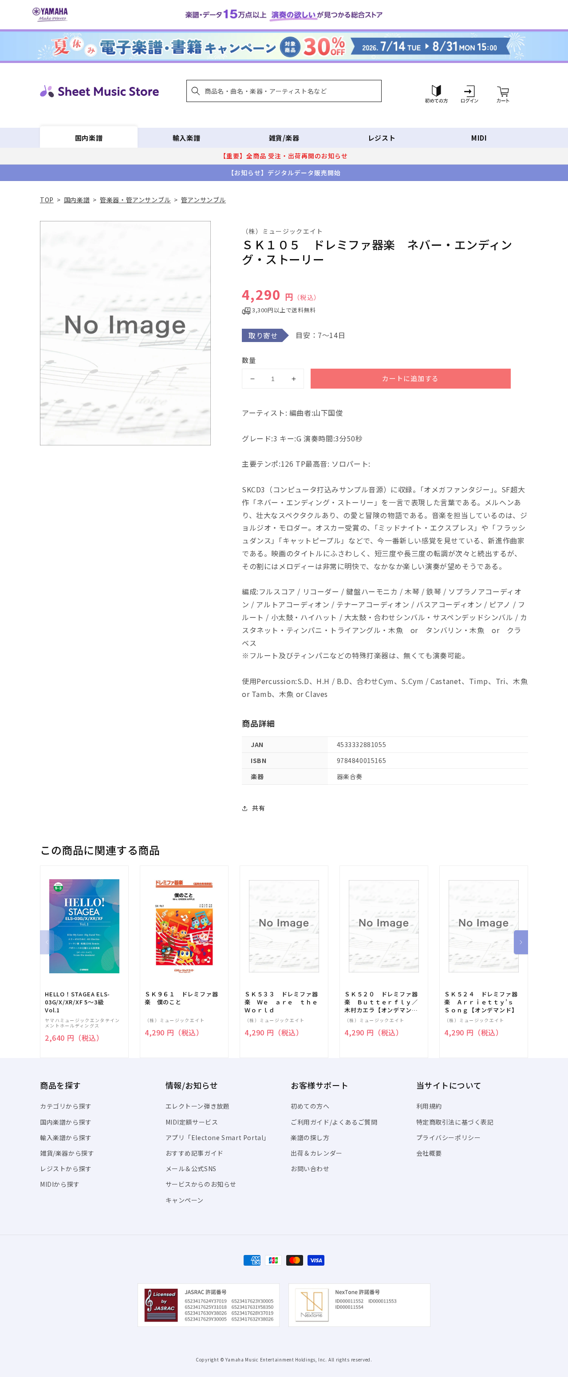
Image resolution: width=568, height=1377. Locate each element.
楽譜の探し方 (310, 1137)
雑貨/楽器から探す (67, 1153)
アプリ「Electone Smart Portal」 (218, 1137)
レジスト (381, 137)
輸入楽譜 (186, 137)
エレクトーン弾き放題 (198, 1106)
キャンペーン (185, 1200)
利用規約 (429, 1106)
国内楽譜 (89, 137)
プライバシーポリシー (448, 1137)
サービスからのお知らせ (201, 1184)
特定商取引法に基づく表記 (455, 1121)
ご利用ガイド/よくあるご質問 (334, 1121)
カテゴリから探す (66, 1106)
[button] (284, 91)
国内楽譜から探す (66, 1121)
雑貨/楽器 (284, 137)
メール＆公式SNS (191, 1168)
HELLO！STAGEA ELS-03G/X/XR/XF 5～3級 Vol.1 (77, 1002)
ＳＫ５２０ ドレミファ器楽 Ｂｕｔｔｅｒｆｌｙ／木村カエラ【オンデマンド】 (381, 1002)
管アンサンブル (203, 199)
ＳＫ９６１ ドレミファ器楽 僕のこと (181, 998)
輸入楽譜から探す (66, 1137)
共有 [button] (258, 807)
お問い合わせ (310, 1168)
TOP (47, 199)
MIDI (479, 137)
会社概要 (429, 1153)
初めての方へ (310, 1106)
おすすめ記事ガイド (195, 1153)
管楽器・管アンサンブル (135, 199)
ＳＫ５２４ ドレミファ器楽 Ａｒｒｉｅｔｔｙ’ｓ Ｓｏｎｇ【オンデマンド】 (482, 1002)
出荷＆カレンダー (317, 1153)
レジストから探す (66, 1168)
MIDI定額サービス (192, 1121)
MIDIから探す (60, 1184)
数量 (249, 360)
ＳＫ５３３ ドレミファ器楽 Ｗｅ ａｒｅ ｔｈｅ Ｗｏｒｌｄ (284, 1002)
